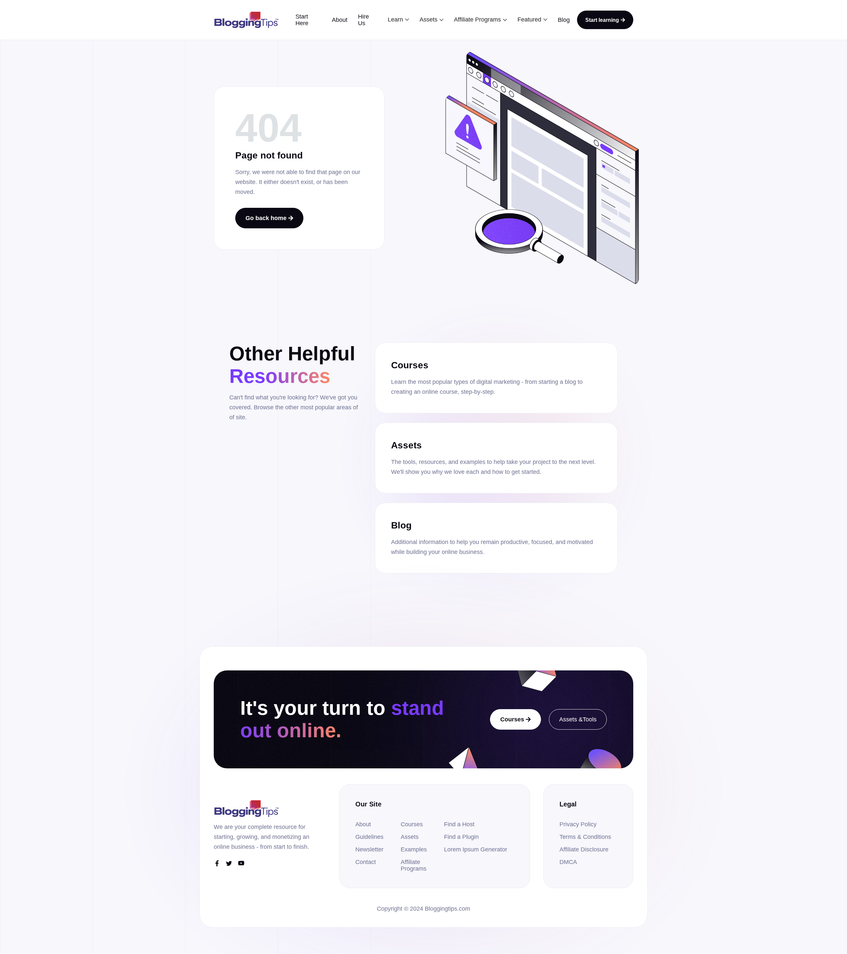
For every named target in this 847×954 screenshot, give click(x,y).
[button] (398, 19)
